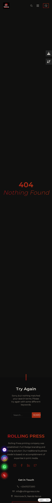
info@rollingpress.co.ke (28, 491)
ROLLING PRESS (26, 436)
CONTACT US (46, 5)
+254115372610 (27, 486)
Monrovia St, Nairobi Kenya (27, 496)
